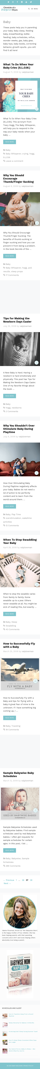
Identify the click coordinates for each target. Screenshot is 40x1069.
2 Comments (12, 411)
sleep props (17, 271)
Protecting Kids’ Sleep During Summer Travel (23, 1031)
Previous (8, 880)
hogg (31, 153)
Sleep (14, 622)
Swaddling (11, 625)
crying (25, 153)
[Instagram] (13, 2)
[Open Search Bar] (29, 8)
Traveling (15, 726)
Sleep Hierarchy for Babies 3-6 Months (21, 1023)
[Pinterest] (22, 2)
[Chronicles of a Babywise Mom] (9, 8)
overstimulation (13, 518)
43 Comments (13, 629)
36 (23, 880)
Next (7, 883)
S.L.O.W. (6, 157)
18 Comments (12, 729)
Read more (9, 142)
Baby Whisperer (13, 153)
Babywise (16, 858)
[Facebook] (17, 2)
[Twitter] (8, 2)
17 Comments (12, 275)
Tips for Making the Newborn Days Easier (17, 320)
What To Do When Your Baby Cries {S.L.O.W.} (18, 66)
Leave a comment (14, 161)
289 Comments (13, 866)
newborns (17, 407)
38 (31, 880)
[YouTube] (26, 2)
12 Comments (12, 525)
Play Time (16, 514)
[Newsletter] (31, 2)
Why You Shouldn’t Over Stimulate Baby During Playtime (19, 429)
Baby (8, 150)
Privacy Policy (28, 1066)
